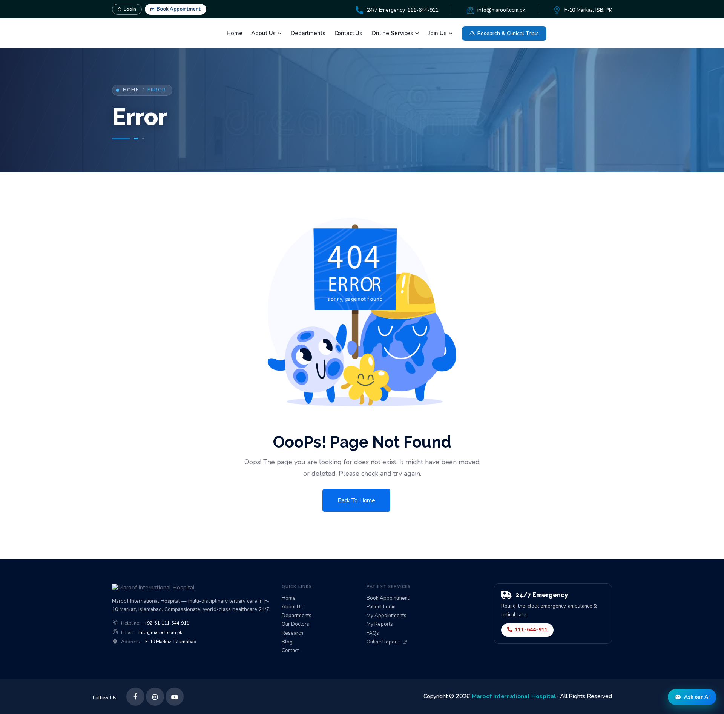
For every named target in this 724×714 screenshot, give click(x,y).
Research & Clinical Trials (508, 33)
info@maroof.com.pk (160, 632)
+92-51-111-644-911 (166, 623)
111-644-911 (531, 629)
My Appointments (386, 615)
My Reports (380, 624)
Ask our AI (697, 696)
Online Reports (384, 642)
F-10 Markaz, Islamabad (170, 642)
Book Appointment (178, 9)
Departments (308, 33)
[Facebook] (135, 697)
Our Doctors (295, 624)
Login (130, 9)
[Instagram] (155, 697)
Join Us (437, 33)
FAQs (373, 633)
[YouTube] (175, 697)
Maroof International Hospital (514, 696)
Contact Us (348, 33)
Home (234, 33)
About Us (263, 33)
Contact (290, 651)
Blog (287, 642)
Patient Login (381, 607)
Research (292, 633)
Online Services (392, 33)
